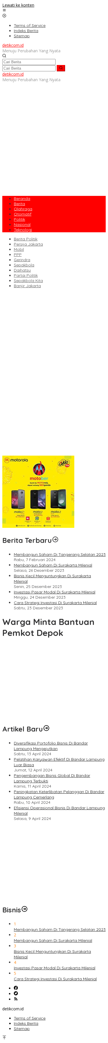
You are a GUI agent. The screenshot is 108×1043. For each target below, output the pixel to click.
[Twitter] (16, 993)
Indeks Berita (26, 1023)
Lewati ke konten (18, 5)
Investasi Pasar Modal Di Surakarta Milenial (54, 592)
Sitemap (22, 1028)
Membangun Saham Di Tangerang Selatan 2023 (60, 554)
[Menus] (4, 10)
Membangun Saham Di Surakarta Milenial (53, 565)
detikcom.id (13, 45)
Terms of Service (30, 1018)
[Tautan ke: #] (46, 729)
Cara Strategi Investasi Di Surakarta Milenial (55, 602)
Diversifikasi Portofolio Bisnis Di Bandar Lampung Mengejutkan (51, 746)
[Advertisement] (54, 136)
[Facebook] (16, 988)
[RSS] (16, 999)
